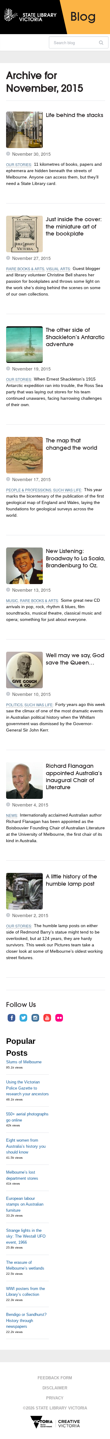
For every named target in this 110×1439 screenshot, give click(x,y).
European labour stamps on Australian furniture (24, 1204)
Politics (14, 704)
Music (12, 600)
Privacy (55, 1398)
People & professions (28, 489)
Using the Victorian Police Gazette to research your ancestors (27, 1088)
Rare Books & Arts (25, 268)
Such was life (67, 489)
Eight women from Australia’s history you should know (26, 1146)
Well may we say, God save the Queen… (75, 658)
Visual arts (58, 268)
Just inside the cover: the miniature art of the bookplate (74, 226)
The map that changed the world (71, 444)
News (11, 815)
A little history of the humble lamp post (71, 880)
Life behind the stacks (74, 115)
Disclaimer (54, 1388)
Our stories (18, 164)
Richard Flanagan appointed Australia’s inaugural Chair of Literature (74, 776)
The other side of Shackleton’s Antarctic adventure (75, 337)
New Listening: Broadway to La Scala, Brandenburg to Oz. (75, 558)
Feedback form (55, 1378)
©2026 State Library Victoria (55, 1408)
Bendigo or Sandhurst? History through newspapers (26, 1320)
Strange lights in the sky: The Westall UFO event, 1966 (26, 1236)
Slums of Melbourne (24, 1062)
